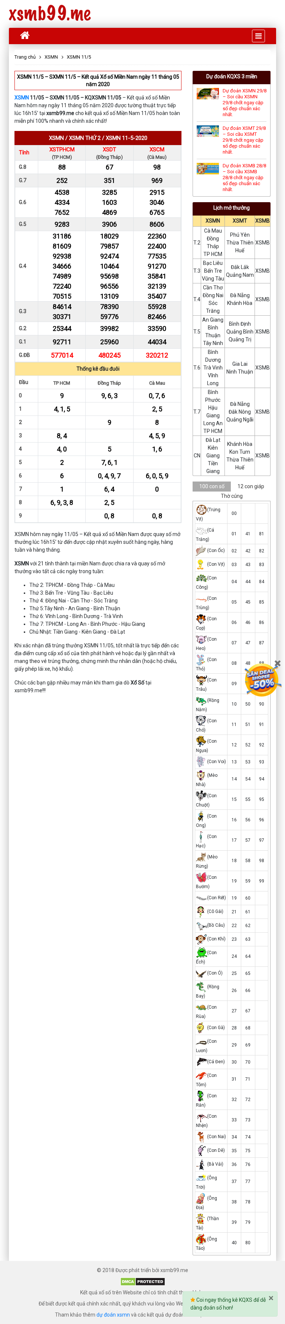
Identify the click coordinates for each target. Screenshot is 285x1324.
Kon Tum (239, 452)
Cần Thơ (213, 287)
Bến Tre (213, 271)
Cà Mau (213, 231)
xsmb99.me (50, 14)
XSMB (262, 221)
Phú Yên (240, 235)
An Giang (212, 320)
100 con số (212, 486)
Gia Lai (240, 364)
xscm (157, 149)
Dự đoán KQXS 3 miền (231, 76)
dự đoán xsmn (113, 1315)
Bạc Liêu (213, 263)
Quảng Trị (240, 339)
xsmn (56, 138)
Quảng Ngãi (239, 420)
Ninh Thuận (239, 372)
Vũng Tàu (213, 279)
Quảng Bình (239, 332)
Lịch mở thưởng (231, 208)
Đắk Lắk (240, 267)
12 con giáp (251, 486)
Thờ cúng (232, 496)
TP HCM (212, 254)
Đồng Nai (213, 295)
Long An (213, 423)
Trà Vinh (213, 368)
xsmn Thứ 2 (85, 138)
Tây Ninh (213, 343)
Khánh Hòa (239, 303)
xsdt (109, 149)
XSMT (240, 221)
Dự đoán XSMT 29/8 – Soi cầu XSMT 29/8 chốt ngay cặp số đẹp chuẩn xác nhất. (244, 140)
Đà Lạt (213, 440)
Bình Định (240, 324)
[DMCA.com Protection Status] (142, 1281)
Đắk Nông (240, 412)
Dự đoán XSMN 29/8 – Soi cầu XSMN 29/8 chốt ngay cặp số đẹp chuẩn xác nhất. (244, 102)
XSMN (21, 98)
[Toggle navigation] (258, 36)
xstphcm (62, 149)
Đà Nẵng (240, 295)
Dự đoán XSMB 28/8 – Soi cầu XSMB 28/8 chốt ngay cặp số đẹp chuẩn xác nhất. (244, 177)
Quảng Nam (240, 275)
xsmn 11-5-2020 (126, 138)
